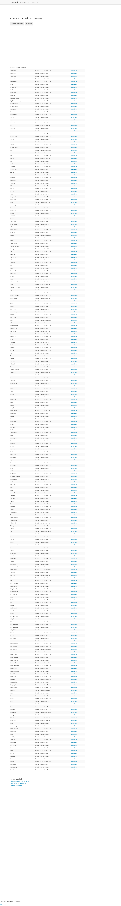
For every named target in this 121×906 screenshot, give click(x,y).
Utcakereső (14, 2)
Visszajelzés (34, 2)
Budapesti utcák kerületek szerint (20, 781)
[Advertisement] (42, 11)
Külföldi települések (16, 785)
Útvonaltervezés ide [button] (17, 23)
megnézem (74, 70)
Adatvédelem (3, 904)
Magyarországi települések (18, 783)
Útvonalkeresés (24, 2)
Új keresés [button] (29, 23)
